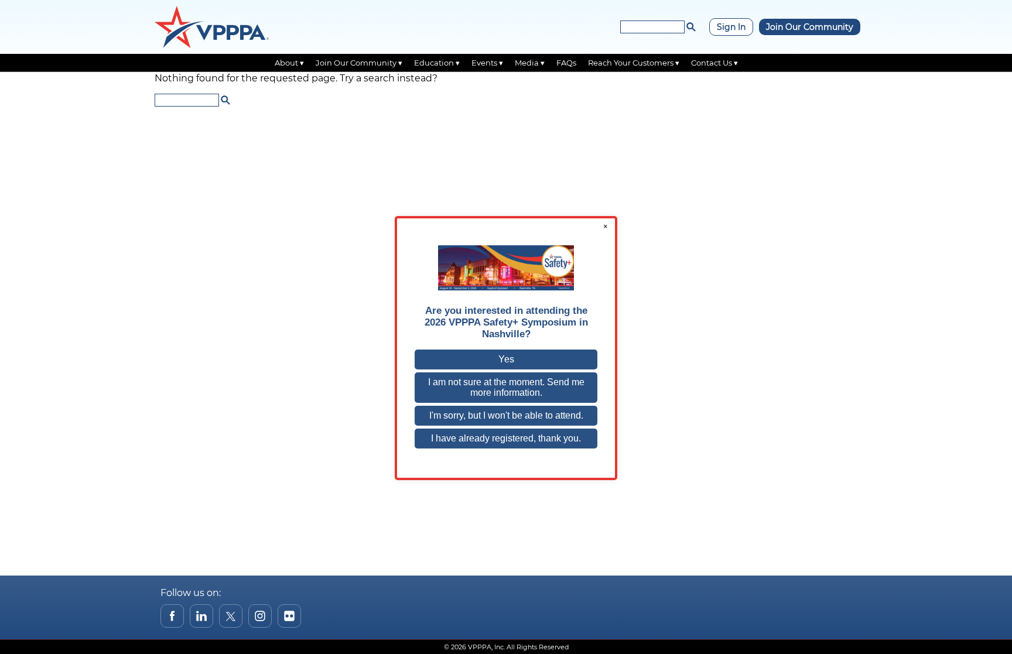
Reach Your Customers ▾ (633, 62)
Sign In (731, 27)
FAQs (566, 62)
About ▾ (289, 62)
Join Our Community (809, 27)
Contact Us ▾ (714, 62)
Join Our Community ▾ (359, 62)
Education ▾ (437, 62)
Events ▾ (487, 62)
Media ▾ (530, 62)
